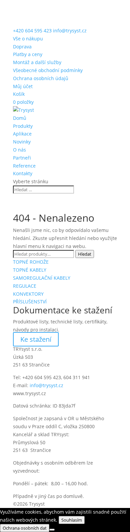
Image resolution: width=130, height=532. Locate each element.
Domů (19, 118)
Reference (24, 166)
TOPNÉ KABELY (29, 270)
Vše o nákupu (28, 38)
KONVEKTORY (28, 294)
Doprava (22, 46)
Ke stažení (35, 339)
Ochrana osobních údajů (40, 78)
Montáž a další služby (37, 62)
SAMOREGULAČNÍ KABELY (41, 278)
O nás (19, 150)
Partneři (22, 158)
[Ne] (52, 530)
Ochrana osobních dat (25, 528)
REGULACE (24, 286)
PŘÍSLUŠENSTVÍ (30, 301)
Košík (19, 94)
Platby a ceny (27, 54)
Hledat (84, 254)
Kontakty (22, 173)
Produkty (23, 126)
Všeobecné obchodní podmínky (48, 70)
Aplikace (22, 133)
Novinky (22, 142)
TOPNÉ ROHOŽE (31, 262)
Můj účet (23, 86)
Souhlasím (71, 520)
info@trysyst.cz (46, 385)
